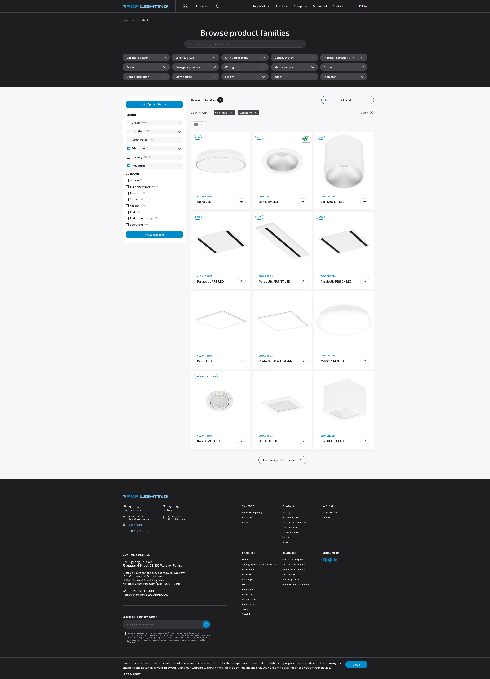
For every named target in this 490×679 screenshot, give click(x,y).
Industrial (138, 165)
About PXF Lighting (252, 512)
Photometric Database (294, 569)
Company (300, 6)
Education (138, 148)
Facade (134, 193)
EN (361, 6)
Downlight (247, 579)
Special (246, 614)
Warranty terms (291, 579)
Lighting (286, 537)
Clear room (248, 589)
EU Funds (247, 517)
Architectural (249, 599)
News (245, 522)
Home (125, 20)
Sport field (136, 224)
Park (133, 212)
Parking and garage (142, 218)
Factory (326, 517)
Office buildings (291, 517)
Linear (245, 559)
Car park (135, 205)
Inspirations (261, 6)
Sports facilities (291, 532)
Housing (137, 157)
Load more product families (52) (282, 460)
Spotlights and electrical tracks (259, 564)
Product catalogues (292, 559)
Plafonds (247, 584)
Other (285, 542)
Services (282, 6)
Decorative (248, 569)
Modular (246, 574)
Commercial (139, 139)
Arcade (134, 180)
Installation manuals (293, 564)
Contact (338, 6)
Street (134, 199)
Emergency (248, 604)
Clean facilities (290, 527)
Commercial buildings (294, 522)
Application (155, 104)
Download (320, 6)
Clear (364, 112)
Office (136, 122)
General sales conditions (296, 584)
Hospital (137, 131)
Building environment (143, 186)
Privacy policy (131, 673)
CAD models (289, 574)
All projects (288, 512)
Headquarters (330, 512)
